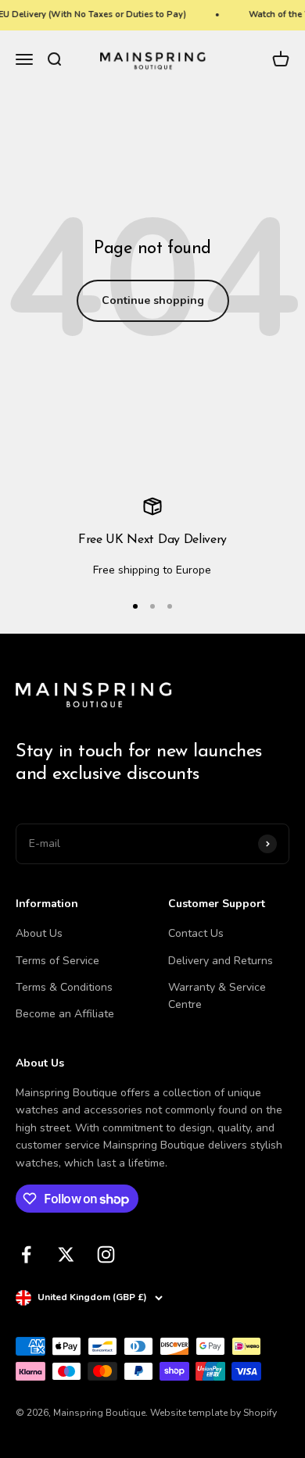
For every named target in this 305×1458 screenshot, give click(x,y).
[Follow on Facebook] (26, 1254)
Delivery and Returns (220, 960)
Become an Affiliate (65, 1013)
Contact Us (196, 933)
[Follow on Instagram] (106, 1254)
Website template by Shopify (213, 1412)
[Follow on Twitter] (66, 1254)
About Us (39, 933)
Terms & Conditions (64, 987)
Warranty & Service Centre (217, 996)
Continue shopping (153, 300)
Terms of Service (57, 960)
